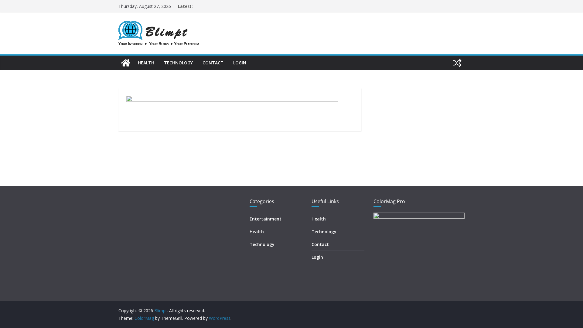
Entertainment (265, 219)
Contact (213, 63)
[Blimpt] (125, 63)
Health (146, 63)
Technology (178, 63)
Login (239, 63)
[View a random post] (457, 63)
